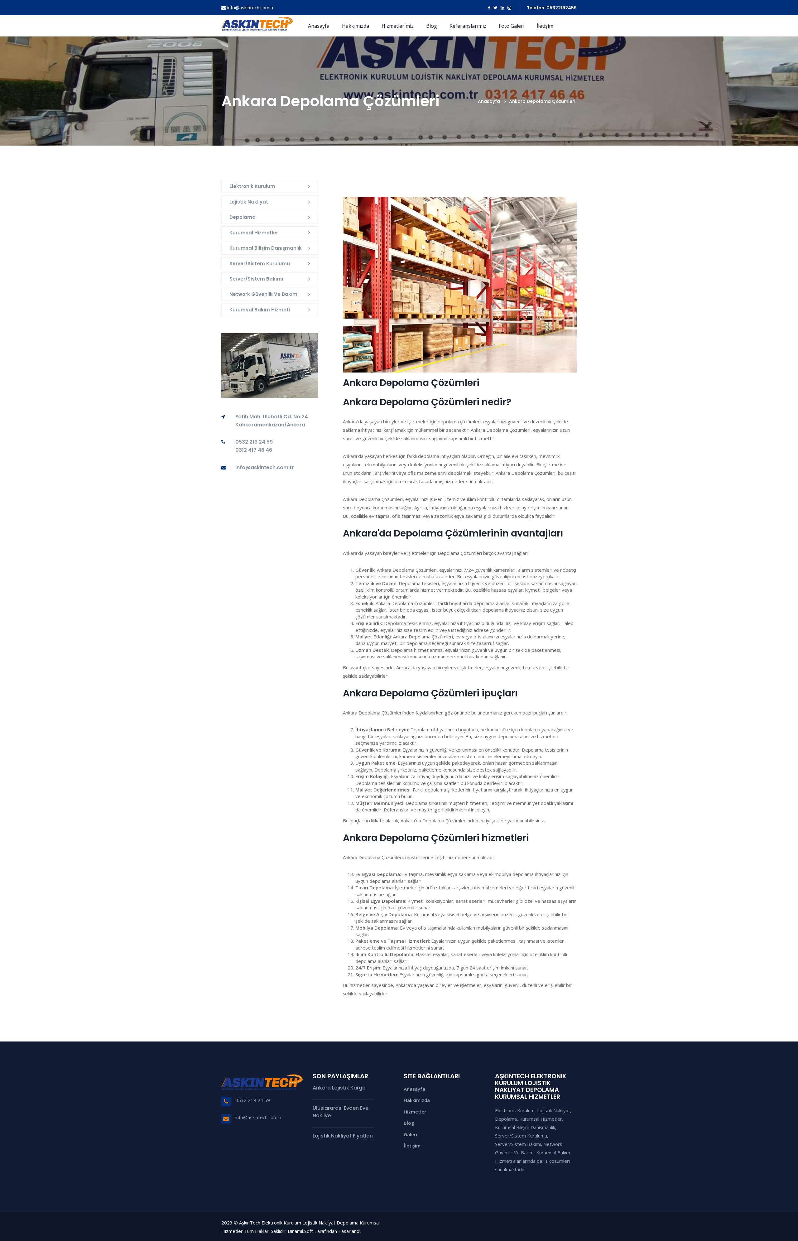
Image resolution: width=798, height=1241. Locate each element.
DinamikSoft (300, 1231)
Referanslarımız (467, 25)
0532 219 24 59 (252, 1100)
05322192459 (561, 8)
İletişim (545, 25)
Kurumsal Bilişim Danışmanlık (265, 248)
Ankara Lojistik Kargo (339, 1087)
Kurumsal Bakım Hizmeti (259, 309)
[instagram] (509, 8)
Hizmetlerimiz (398, 25)
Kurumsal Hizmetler (253, 232)
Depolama (242, 217)
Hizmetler (415, 1112)
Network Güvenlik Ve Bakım (263, 294)
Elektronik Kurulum (252, 186)
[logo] (257, 22)
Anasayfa (318, 25)
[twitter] (495, 8)
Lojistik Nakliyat (248, 202)
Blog (431, 25)
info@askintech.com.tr (250, 7)
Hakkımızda (355, 25)
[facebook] (489, 8)
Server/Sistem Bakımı (256, 279)
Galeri (410, 1134)
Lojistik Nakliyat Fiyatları (343, 1135)
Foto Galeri (511, 25)
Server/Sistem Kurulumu (259, 263)
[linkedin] (502, 8)
